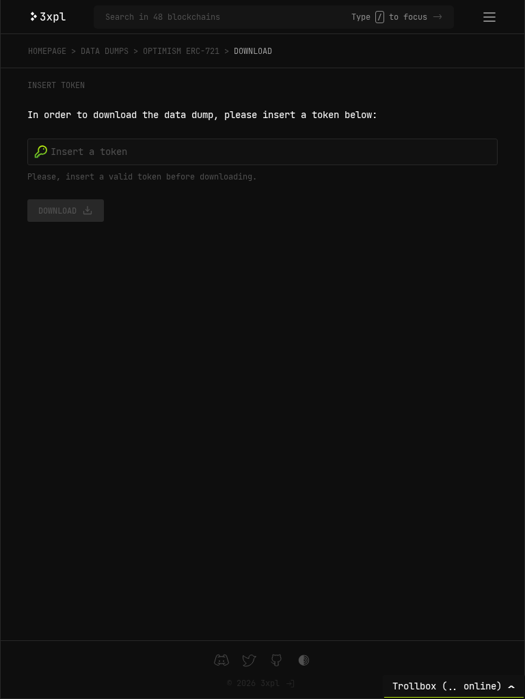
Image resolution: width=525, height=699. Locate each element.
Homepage (47, 51)
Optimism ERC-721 (181, 51)
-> (437, 17)
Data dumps (105, 51)
